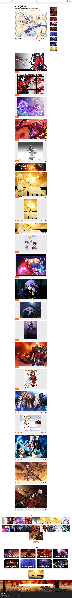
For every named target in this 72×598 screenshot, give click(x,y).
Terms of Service (18, 596)
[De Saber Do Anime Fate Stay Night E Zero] (66, 528)
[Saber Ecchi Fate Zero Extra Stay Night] (28, 528)
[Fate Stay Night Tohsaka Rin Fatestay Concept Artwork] (43, 528)
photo (44, 10)
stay (19, 10)
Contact (6, 595)
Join (16, 50)
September (33, 586)
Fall (38, 586)
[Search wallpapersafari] (20, 585)
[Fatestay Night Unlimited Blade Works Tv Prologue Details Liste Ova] (6, 528)
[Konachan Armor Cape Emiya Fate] (51, 528)
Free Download (40, 47)
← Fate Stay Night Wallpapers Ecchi (21, 5)
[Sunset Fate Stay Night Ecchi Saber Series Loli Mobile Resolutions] (51, 520)
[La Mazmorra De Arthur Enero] (39, 536)
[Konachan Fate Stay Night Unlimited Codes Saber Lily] (21, 520)
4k (25, 586)
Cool (29, 586)
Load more (36, 542)
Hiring (8, 595)
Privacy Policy (14, 596)
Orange (37, 586)
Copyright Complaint (3, 596)
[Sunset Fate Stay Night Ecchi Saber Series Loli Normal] (43, 520)
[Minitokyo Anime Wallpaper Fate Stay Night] (13, 520)
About (1, 595)
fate (16, 10)
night (22, 10)
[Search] (12, 1)
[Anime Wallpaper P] (36, 528)
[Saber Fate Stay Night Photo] (58, 528)
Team (3, 595)
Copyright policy (9, 596)
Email (10, 595)
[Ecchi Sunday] (13, 528)
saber (25, 10)
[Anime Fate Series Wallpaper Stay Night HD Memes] (6, 520)
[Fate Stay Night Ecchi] (66, 520)
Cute (31, 586)
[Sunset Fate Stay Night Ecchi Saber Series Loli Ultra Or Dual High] (58, 520)
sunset (39, 10)
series (32, 10)
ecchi (28, 10)
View (17, 71)
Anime (27, 586)
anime (35, 10)
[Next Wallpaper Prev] (32, 536)
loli (41, 10)
